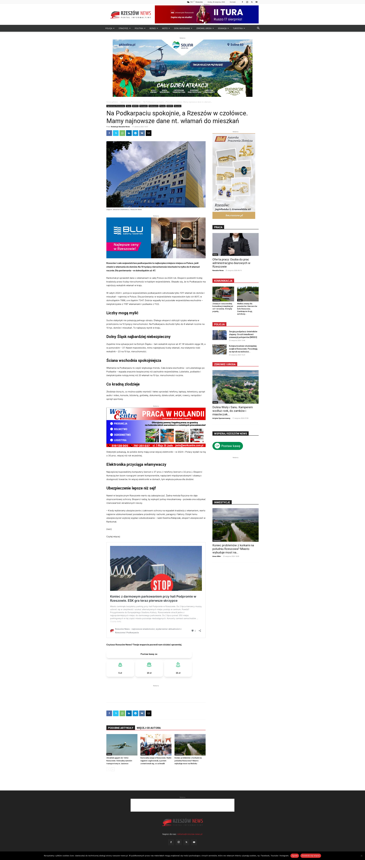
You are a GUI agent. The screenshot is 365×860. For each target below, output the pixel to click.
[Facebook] (242, 2)
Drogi (240, 300)
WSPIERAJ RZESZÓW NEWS (230, 433)
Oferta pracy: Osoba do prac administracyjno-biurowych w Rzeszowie (231, 263)
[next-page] (112, 769)
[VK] (142, 133)
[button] (258, 28)
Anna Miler (216, 556)
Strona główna (112, 102)
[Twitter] (252, 2)
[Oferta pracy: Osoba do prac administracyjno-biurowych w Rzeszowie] (235, 244)
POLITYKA (139, 28)
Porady (162, 106)
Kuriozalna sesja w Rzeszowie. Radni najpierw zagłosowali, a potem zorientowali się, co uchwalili (155, 761)
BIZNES (153, 28)
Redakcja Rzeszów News (120, 127)
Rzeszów (178, 106)
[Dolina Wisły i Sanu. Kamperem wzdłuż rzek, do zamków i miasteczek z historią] (235, 387)
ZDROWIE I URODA (225, 364)
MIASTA (169, 106)
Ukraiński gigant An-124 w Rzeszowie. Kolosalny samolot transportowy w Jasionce (119, 761)
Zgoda (295, 855)
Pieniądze (143, 106)
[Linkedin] (129, 133)
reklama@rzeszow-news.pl (189, 834)
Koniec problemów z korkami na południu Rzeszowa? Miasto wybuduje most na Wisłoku (188, 761)
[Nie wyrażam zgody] (361, 855)
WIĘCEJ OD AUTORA (149, 727)
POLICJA (108, 28)
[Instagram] (247, 2)
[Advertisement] (156, 691)
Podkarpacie (153, 106)
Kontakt (233, 2)
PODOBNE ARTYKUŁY (120, 727)
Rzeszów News (218, 270)
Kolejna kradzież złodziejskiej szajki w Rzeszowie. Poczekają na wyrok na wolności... (243, 349)
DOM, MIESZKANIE (182, 28)
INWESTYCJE (222, 502)
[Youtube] (256, 2)
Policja (219, 324)
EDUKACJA (222, 28)
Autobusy (216, 300)
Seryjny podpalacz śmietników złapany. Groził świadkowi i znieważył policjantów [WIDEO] (243, 334)
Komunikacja (223, 280)
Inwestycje (179, 754)
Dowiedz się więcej (311, 855)
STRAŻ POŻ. (123, 28)
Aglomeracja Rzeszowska (130, 102)
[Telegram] (135, 133)
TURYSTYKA (238, 28)
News (128, 106)
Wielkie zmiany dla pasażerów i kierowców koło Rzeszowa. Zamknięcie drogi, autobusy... (247, 309)
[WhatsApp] (122, 133)
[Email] (148, 133)
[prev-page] (108, 769)
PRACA (218, 227)
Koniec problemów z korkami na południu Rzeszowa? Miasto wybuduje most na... (233, 549)
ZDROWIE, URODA (204, 28)
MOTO (165, 28)
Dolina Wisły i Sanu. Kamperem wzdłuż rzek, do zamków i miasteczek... (232, 411)
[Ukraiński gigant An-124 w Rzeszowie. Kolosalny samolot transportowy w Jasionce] (121, 744)
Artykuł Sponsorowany (221, 418)
